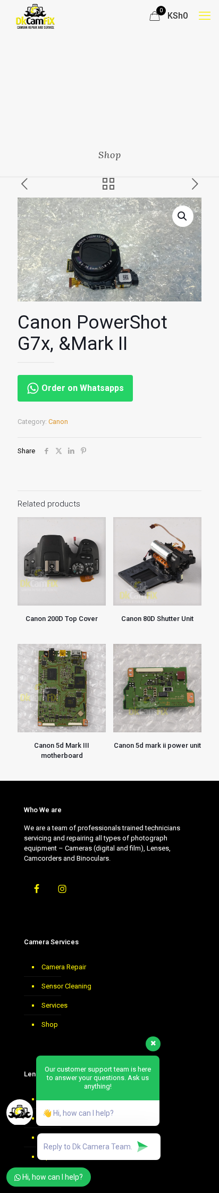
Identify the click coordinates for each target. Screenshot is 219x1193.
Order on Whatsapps (81, 388)
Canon (58, 422)
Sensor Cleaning (66, 986)
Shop (49, 1024)
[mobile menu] (205, 16)
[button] (182, 216)
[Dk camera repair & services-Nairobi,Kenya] (35, 16)
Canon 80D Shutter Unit (157, 619)
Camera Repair (63, 967)
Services (54, 1005)
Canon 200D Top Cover (62, 619)
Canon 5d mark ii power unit (157, 745)
